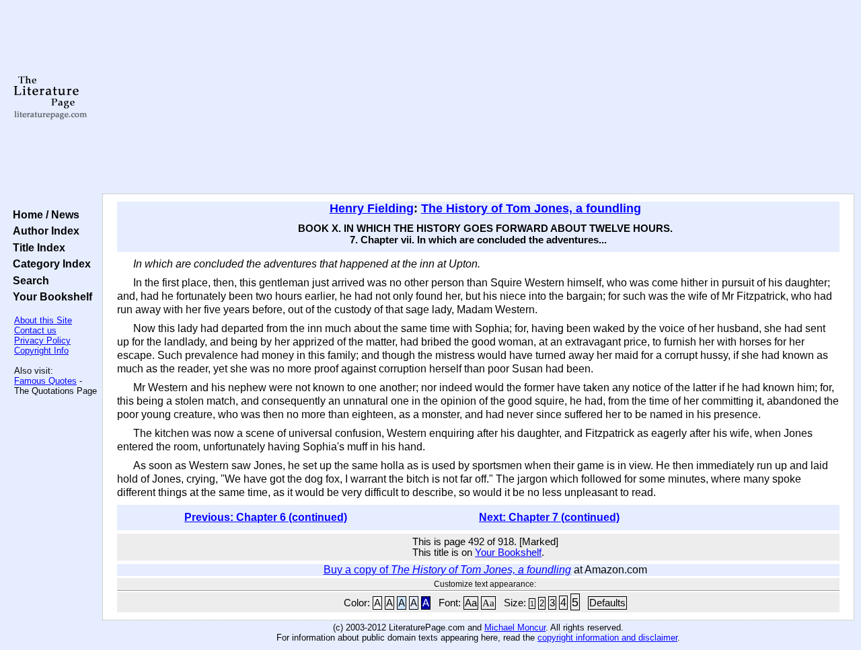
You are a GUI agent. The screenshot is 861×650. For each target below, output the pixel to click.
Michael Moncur (515, 627)
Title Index (36, 247)
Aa (471, 603)
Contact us (35, 330)
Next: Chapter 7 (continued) (549, 517)
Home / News (43, 214)
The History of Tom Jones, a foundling (531, 208)
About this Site (43, 320)
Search (28, 280)
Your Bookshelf (49, 296)
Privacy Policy (42, 340)
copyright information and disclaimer (607, 638)
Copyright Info (41, 351)
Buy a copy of (447, 569)
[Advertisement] (479, 97)
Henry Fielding (372, 208)
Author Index (43, 231)
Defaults (607, 603)
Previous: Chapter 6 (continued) (265, 517)
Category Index (49, 263)
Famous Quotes (45, 381)
